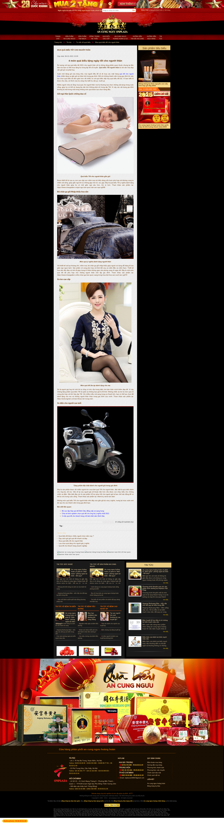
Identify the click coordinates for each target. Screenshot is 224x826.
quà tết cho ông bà (88, 513)
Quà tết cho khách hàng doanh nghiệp (73, 546)
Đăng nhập (145, 10)
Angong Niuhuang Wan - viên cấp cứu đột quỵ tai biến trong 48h (65, 632)
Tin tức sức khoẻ (65, 564)
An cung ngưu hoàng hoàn (156, 783)
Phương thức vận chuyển (156, 770)
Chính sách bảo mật (154, 773)
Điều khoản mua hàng (154, 762)
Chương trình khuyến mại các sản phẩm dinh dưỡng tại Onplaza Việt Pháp (155, 588)
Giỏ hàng (167, 10)
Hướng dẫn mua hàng (151, 37)
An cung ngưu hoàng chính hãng (154, 801)
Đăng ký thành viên (156, 10)
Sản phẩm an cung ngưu (69, 37)
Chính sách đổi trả (153, 775)
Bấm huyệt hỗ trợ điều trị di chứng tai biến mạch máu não (155, 621)
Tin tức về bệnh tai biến (65, 606)
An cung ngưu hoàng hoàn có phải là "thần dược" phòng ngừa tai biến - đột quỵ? (155, 571)
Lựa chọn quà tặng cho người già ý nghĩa (74, 543)
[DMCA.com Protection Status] (112, 806)
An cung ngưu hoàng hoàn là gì (120, 37)
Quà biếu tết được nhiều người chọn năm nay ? (76, 536)
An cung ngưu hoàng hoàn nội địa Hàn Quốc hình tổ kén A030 (152, 126)
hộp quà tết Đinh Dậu (78, 511)
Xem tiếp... (166, 583)
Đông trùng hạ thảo (94, 37)
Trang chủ (57, 37)
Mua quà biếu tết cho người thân (71, 541)
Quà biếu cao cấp (106, 37)
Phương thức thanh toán (155, 767)
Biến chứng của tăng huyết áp (110, 630)
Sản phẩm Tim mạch (82, 37)
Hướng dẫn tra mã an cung (137, 37)
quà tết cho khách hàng (75, 516)
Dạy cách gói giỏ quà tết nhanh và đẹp (73, 538)
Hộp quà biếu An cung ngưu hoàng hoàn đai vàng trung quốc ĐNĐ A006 (153, 85)
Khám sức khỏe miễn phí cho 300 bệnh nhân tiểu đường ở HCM (87, 632)
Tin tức (160, 37)
